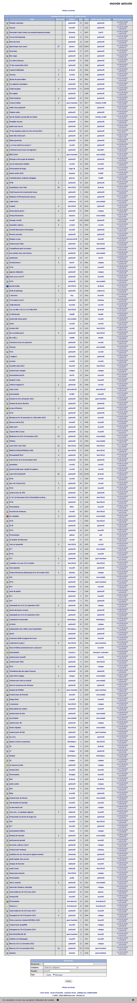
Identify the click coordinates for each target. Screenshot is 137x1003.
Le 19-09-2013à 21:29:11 (122, 624)
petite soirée (14, 784)
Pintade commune (16, 23)
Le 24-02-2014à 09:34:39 (122, 361)
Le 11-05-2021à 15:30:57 (122, 61)
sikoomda (72, 854)
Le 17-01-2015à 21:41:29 (122, 169)
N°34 (11, 267)
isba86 (72, 314)
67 (81, 516)
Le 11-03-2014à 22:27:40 (122, 347)
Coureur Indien (15, 103)
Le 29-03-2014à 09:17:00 (122, 328)
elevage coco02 (15, 220)
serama (12, 361)
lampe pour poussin (16, 873)
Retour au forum (68, 11)
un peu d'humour (15, 408)
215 (80, 399)
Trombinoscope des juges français (22, 671)
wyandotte (13, 465)
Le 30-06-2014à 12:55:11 (122, 258)
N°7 (10, 549)
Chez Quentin (14, 568)
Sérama (12, 347)
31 (81, 75)
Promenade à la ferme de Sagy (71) (22, 817)
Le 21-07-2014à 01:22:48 (122, 248)
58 (81, 563)
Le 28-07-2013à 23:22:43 (122, 681)
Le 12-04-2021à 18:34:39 (122, 93)
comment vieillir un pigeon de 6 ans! (23, 638)
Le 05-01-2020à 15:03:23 (122, 126)
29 (81, 263)
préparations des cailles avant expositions (25, 629)
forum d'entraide (56, 993)
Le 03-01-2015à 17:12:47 (122, 187)
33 (81, 488)
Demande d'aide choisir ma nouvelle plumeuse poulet (29, 32)
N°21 (11, 667)
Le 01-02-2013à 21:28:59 (122, 920)
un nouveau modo (16, 765)
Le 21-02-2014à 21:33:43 (122, 375)
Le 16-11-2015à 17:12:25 (122, 154)
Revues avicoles (15, 234)
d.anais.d (71, 652)
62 (81, 70)
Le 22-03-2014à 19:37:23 (122, 342)
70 (81, 89)
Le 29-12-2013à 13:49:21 (122, 427)
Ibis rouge (13, 56)
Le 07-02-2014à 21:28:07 (122, 394)
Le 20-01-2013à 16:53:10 (122, 934)
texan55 (72, 28)
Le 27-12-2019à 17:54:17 (122, 131)
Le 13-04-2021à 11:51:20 (122, 84)
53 (81, 150)
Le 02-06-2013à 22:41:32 (122, 732)
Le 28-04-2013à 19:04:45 (122, 836)
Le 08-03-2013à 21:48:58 (122, 897)
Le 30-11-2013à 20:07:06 (122, 460)
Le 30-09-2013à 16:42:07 (122, 605)
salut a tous (13, 389)
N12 (11, 779)
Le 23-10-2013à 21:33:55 (122, 554)
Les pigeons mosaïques (18, 84)
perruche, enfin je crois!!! (19, 845)
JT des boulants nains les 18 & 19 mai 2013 (25, 131)
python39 (71, 23)
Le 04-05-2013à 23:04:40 (122, 821)
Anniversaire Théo (16, 244)
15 (81, 366)
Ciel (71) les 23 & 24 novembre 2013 (23, 460)
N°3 (10, 558)
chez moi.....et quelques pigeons (21, 812)
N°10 (11, 413)
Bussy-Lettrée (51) (16, 422)
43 (81, 836)
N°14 (11, 554)
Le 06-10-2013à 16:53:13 (122, 587)
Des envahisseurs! (16, 333)
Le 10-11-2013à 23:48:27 (122, 497)
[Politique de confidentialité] (58, 1000)
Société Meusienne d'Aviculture (21, 230)
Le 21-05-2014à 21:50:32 (122, 291)
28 (81, 98)
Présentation (14, 507)
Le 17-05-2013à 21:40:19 (122, 770)
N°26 (11, 479)
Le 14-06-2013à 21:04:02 (122, 728)
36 (81, 206)
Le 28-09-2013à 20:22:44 (122, 610)
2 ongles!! (13, 357)
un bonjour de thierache (18, 540)
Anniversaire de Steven (18, 798)
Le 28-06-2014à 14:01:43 (122, 263)
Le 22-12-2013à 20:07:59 (122, 441)
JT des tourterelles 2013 (18, 65)
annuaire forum (70, 993)
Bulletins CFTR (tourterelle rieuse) (22, 197)
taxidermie (13, 258)
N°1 (10, 596)
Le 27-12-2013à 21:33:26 (122, 436)
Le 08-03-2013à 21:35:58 (122, 901)
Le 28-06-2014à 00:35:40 (122, 267)
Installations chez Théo (18, 187)
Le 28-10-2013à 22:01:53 (122, 526)
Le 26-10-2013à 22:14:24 (122, 535)
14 (81, 328)
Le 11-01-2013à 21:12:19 (122, 953)
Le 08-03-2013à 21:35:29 (122, 906)
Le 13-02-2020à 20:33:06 (122, 122)
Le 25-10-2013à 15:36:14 (122, 544)
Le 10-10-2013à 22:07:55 (122, 573)
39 (81, 258)
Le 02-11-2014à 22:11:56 (122, 216)
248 (80, 220)
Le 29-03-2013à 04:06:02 (122, 859)
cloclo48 (72, 380)
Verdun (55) (13, 897)
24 (81, 347)
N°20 (11, 488)
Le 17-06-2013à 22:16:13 (122, 718)
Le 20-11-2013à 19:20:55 (122, 483)
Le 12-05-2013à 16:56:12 (122, 784)
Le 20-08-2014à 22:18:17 (122, 239)
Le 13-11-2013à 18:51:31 (122, 493)
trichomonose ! (15, 263)
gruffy (72, 878)
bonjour (12, 756)
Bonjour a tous (15, 239)
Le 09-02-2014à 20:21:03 (122, 389)
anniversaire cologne (17, 371)
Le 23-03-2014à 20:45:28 (122, 333)
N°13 (11, 530)
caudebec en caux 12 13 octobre (21, 563)
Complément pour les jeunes (20, 248)
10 (81, 56)
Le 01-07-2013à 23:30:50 (122, 699)
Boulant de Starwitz (16, 836)
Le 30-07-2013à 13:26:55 (122, 666)
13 (81, 37)
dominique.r (71, 591)
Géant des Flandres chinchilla (20, 887)
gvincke (72, 178)
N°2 (10, 601)
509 (80, 446)
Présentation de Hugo (17, 169)
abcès (11, 634)
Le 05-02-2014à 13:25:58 (122, 399)
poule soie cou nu (16, 126)
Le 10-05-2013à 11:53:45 (122, 793)
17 (81, 51)
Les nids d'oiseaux (16, 61)
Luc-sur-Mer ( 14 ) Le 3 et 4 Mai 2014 (23, 310)
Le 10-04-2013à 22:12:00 (122, 845)
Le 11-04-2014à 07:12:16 (122, 324)
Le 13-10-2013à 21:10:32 (122, 563)
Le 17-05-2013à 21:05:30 (122, 774)
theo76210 (72, 89)
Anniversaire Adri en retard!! (20, 681)
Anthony (101, 300)
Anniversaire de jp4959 (18, 925)
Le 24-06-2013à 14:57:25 (122, 704)
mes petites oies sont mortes (20, 253)
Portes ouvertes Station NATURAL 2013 (24, 920)
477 (80, 187)
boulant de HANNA (16, 690)
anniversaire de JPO (17, 493)
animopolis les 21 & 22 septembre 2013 (24, 605)
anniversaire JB (15, 723)
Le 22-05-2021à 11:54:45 (122, 42)
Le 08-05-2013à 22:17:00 (122, 807)
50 (81, 460)
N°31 (11, 352)
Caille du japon (15, 89)
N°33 (11, 281)
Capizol (12, 206)
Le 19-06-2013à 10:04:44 (122, 713)
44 (81, 159)
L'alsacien (13, 295)
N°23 (11, 582)
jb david (72, 37)
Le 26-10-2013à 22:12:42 (122, 540)
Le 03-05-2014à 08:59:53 (122, 314)
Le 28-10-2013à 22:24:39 (122, 521)
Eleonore (71, 32)
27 (59, 47)
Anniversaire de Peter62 (18, 695)
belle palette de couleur (18, 709)
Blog (11, 793)
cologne (101, 211)
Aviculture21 (72, 901)
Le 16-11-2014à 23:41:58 (122, 211)
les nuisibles (14, 516)
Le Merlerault (14, 314)
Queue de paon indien (17, 79)
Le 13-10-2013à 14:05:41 (122, 568)
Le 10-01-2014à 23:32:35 (122, 418)
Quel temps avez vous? (18, 47)
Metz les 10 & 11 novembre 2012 (21, 944)
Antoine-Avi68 (100, 103)
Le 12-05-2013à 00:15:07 (122, 789)
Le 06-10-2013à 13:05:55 (122, 591)
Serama (12, 75)
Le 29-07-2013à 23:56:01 (122, 671)
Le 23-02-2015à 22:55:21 (122, 159)
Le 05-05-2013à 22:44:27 (122, 812)
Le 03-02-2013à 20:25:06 (122, 915)
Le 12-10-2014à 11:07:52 (122, 230)
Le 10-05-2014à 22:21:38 (122, 305)
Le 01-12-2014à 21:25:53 (122, 201)
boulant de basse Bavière (19, 403)
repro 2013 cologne (16, 676)
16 (81, 164)
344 (80, 948)
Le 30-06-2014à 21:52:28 (122, 253)
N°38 (11, 183)
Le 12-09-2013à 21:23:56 (122, 643)
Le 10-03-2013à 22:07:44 (122, 883)
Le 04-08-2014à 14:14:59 (122, 244)
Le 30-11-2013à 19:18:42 (122, 464)
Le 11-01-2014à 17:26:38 (122, 413)
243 (80, 436)
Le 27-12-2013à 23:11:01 (122, 432)
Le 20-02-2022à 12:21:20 (122, 37)
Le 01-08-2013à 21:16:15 (122, 662)
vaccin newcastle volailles (19, 164)
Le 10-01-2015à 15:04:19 (122, 183)
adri (100, 535)
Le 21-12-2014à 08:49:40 (122, 192)
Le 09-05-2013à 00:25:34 (122, 803)
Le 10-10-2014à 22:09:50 (122, 234)
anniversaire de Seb (17, 713)
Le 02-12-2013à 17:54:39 (122, 455)
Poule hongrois (15, 98)
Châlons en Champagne (18, 939)
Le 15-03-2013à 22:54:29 (122, 873)
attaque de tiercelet (16, 864)
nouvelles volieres (16, 225)
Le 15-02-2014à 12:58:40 (122, 385)
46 (81, 483)
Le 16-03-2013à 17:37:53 (122, 868)
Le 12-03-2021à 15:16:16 (122, 117)
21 (81, 65)
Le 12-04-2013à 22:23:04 (122, 840)
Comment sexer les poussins (20, 342)
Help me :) (13, 906)
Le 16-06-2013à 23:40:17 (122, 723)
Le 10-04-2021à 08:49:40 (122, 98)
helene (72, 831)
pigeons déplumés (16, 272)
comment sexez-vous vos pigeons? (23, 150)
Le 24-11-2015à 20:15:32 (122, 150)
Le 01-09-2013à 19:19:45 (122, 657)
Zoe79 (100, 32)
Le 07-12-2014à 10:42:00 (122, 197)
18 (81, 84)
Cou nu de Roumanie (17, 37)
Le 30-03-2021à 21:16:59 (122, 103)
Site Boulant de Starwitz (18, 803)
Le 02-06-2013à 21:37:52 (122, 737)
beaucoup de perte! (16, 211)
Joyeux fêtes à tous (16, 432)
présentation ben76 (16, 375)
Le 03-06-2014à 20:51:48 (122, 272)
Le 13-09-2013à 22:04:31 (122, 638)
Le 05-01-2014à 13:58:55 (122, 422)
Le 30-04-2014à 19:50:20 (122, 319)
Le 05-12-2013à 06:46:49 (122, 450)
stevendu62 (100, 155)
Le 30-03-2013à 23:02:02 (122, 850)
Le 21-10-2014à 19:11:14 (122, 225)
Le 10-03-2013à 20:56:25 (122, 887)
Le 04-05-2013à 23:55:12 (122, 817)
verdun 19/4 (13, 328)
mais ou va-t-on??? (16, 277)
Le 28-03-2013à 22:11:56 (122, 864)
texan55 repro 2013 (16, 366)
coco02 (72, 75)
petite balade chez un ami (19, 859)
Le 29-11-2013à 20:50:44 (122, 474)
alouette (72, 173)
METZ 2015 (13, 155)
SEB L (72, 507)
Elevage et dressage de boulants (21, 159)
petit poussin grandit (17, 840)
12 (81, 244)
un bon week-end (15, 807)
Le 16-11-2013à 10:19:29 (122, 488)
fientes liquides (15, 728)
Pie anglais (13, 93)
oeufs (11, 324)
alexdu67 (100, 150)
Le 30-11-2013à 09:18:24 (122, 469)
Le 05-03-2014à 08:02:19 (122, 356)
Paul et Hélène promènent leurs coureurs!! (25, 648)
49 (81, 643)
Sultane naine (14, 112)
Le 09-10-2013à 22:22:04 (122, 577)
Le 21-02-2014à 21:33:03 (122, 380)
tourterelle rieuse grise (18, 319)
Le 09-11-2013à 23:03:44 (122, 507)
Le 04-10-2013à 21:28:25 (122, 601)
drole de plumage (16, 291)
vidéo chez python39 (17, 108)
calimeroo (72, 202)
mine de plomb (15, 591)
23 (81, 202)
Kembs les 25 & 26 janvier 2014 (21, 399)
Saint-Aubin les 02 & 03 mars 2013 (22, 892)
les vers (12, 737)
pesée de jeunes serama (18, 610)
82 (81, 418)
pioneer (72, 47)
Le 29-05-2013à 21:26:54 (122, 742)
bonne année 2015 (16, 173)
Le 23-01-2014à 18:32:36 (122, 408)
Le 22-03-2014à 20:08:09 (122, 338)
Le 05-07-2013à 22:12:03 (122, 695)
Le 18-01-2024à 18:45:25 (122, 28)
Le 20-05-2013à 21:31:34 (122, 751)
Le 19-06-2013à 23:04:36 (122, 709)
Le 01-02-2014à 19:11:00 (122, 403)
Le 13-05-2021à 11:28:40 (122, 51)
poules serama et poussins (19, 742)
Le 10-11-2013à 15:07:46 (122, 502)
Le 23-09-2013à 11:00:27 (122, 619)
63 (81, 103)
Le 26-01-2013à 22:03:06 (122, 925)
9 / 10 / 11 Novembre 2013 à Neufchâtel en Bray (27, 497)
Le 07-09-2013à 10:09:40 (122, 648)
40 (81, 512)
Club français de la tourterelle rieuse (23, 192)
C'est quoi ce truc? (16, 300)
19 (81, 42)
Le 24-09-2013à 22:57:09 (122, 615)
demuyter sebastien (100, 652)
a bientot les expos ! (17, 643)
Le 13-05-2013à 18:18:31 (122, 779)
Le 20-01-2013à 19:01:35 (122, 929)
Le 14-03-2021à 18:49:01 (122, 112)
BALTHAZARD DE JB (17, 934)
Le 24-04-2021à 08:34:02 (122, 70)
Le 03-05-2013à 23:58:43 (122, 826)
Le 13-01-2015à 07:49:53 (122, 178)
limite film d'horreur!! (17, 136)
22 (81, 23)
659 (80, 47)
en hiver (12, 624)
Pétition (12, 441)
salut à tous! (14, 868)
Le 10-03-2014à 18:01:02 (122, 352)
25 (81, 291)
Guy (71, 295)
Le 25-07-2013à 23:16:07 (122, 685)
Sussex (12, 28)
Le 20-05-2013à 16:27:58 (122, 756)
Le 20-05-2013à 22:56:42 (122, 746)
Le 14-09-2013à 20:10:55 (122, 634)
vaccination (13, 718)
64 (81, 79)
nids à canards (15, 883)
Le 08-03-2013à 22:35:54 (122, 892)
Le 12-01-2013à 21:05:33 (122, 944)
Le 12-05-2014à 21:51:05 (122, 300)
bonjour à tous (14, 380)
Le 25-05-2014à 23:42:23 (122, 281)
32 (81, 883)
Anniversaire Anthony (17, 850)
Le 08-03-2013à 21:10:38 (122, 911)
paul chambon (72, 103)
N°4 (10, 587)
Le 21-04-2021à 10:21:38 (122, 79)
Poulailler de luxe (15, 122)
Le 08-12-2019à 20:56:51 (122, 140)
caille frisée (13, 202)
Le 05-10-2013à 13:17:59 (122, 596)
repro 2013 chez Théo (17, 446)
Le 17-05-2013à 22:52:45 (122, 760)
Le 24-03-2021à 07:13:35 (122, 108)
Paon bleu (13, 51)
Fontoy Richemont (16, 216)
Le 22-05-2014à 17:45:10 (122, 286)
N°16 (11, 526)
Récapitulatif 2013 (16, 455)
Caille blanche (14, 305)
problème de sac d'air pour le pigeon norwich (26, 854)
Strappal (72, 775)
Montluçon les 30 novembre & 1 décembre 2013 (27, 418)
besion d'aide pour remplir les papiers (23, 469)
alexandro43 (72, 389)
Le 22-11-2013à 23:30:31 (122, 479)
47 (81, 211)
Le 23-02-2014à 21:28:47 (122, 371)
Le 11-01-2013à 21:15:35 (122, 948)
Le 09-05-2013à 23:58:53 (122, 798)
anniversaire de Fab (17, 732)
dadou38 (72, 812)
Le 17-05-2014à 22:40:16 (122, 295)
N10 (11, 789)
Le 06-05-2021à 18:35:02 (122, 65)
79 (81, 915)
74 (81, 704)
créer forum (44, 993)
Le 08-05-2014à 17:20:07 (122, 309)
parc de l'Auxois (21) (17, 483)
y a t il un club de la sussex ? (20, 145)
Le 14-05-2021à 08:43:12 (122, 46)
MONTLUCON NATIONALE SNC (21, 450)
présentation (14, 394)
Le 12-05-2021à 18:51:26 (122, 56)
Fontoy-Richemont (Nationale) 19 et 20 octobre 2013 (29, 573)
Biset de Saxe (14, 42)
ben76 (100, 258)
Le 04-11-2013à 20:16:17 (122, 516)
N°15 (11, 521)
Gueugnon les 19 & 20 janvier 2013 (22, 915)
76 (81, 408)
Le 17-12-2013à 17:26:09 (122, 446)
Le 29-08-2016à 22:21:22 (122, 145)
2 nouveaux (13, 704)
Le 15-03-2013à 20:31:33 (122, 878)
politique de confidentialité (87, 993)
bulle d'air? (13, 427)
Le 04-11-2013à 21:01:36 (122, 511)
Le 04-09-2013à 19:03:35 (122, 652)
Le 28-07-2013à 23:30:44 (122, 676)
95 (81, 455)
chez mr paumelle (16, 544)
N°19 (11, 502)
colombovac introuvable (18, 620)
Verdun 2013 (14, 770)
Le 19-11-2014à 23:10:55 (122, 206)
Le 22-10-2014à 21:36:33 (122, 220)
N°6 (10, 577)
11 (81, 117)
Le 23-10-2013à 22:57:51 (122, 549)
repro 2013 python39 (17, 474)
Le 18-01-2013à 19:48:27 (122, 939)
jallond (71, 535)
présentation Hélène (17, 831)
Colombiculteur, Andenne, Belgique (22, 178)
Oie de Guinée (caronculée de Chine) (23, 117)
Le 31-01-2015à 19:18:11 (122, 164)
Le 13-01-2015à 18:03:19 (122, 173)
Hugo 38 (72, 169)
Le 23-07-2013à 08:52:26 (122, 690)
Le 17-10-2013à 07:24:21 (122, 558)
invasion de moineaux (17, 512)
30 (81, 183)
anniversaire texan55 (17, 657)
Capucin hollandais (16, 70)
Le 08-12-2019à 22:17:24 (122, 136)
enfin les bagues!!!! (16, 385)
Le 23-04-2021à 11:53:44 (122, 75)
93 (81, 225)
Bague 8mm (14, 699)
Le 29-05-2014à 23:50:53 (122, 277)
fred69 (100, 173)
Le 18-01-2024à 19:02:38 (122, 23)
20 (59, 187)
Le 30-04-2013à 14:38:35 (122, 831)
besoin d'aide (14, 286)
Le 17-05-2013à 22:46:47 (122, 765)
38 (81, 605)
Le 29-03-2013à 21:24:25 (122, 854)
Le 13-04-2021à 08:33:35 (122, 89)
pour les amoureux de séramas (21, 685)
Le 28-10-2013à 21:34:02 (122, 530)
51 (81, 911)
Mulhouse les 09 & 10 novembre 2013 (23, 436)
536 (80, 474)
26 (81, 667)
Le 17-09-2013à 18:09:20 (122, 629)
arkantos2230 (72, 239)
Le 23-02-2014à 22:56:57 (122, 366)
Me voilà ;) (13, 338)
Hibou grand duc (15, 140)
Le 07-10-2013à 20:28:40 (122, 582)
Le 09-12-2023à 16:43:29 (122, 32)
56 (81, 248)
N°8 (10, 822)
